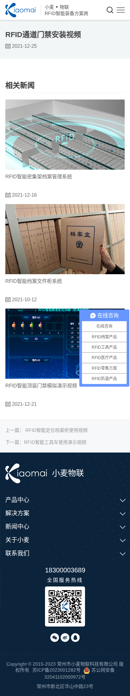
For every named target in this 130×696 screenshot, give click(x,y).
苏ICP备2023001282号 (56, 670)
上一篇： (46, 430)
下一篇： (45, 442)
